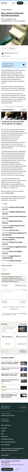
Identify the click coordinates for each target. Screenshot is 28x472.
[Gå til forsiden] (4, 3)
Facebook (4, 428)
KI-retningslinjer (5, 444)
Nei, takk (17, 469)
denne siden (10, 193)
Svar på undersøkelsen (7, 469)
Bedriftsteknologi (7, 9)
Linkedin (3, 431)
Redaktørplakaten (13, 450)
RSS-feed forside (6, 425)
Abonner (20, 2)
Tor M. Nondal (5, 421)
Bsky (2, 433)
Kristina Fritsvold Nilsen (7, 415)
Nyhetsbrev (4, 436)
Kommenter (12, 48)
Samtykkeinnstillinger (7, 439)
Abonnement (5, 455)
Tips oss (23, 407)
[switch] (24, 64)
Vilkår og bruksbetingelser (8, 442)
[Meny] (25, 2)
